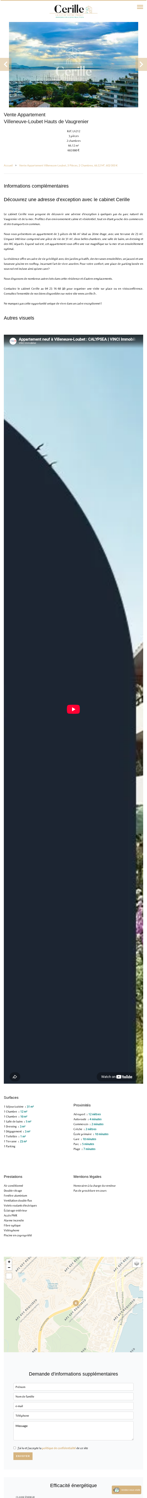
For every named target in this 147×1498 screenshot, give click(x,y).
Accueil (8, 165)
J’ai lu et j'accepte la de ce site (53, 1448)
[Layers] (136, 1263)
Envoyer (23, 1456)
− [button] (9, 1267)
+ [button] (9, 1261)
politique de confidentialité (59, 1448)
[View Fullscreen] (9, 1276)
